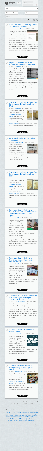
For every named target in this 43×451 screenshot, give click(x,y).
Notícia (7, 25)
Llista (31, 20)
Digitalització (32, 416)
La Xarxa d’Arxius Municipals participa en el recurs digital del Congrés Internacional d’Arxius (23, 297)
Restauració (31, 420)
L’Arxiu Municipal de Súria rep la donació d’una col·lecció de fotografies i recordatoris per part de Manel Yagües (23, 213)
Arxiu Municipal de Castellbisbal (28, 412)
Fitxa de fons (16, 418)
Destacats (11, 16)
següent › (26, 403)
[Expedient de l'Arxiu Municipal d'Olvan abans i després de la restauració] (32, 184)
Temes (37, 20)
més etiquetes (35, 424)
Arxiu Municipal (15, 412)
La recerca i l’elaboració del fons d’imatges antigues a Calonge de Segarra (20, 368)
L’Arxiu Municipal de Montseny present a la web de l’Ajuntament (23, 26)
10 (17, 403)
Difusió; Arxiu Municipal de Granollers (19, 416)
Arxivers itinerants (28, 415)
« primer (9, 402)
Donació (7, 418)
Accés (7, 412)
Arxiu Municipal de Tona (18, 415)
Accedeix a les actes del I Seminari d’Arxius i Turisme (21, 331)
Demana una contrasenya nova (36, 5)
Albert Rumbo (18, 66)
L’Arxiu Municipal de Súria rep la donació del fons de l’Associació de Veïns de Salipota (21, 260)
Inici (7, 17)
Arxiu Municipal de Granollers (22, 414)
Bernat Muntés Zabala (20, 301)
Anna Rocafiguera (19, 28)
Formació (8, 420)
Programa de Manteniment (24, 420)
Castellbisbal (34, 415)
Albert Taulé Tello (19, 142)
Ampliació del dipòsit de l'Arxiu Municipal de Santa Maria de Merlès (22, 63)
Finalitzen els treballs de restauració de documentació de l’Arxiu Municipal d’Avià (23, 104)
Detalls (28, 20)
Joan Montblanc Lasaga (20, 371)
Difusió (8, 416)
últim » (32, 403)
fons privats (33, 418)
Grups (34, 20)
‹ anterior (15, 402)
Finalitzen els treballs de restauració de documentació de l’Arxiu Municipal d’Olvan (23, 174)
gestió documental (14, 420)
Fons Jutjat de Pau (26, 419)
